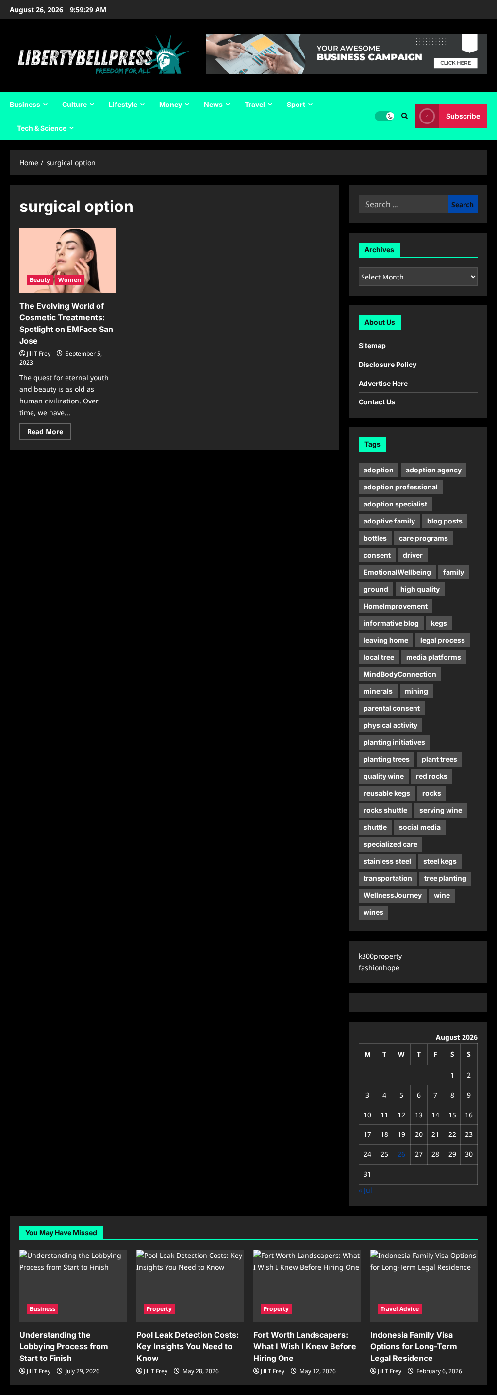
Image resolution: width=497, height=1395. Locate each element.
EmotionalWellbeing (397, 572)
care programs (423, 538)
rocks (431, 793)
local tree (379, 657)
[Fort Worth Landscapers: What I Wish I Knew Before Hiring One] (307, 1285)
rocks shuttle (385, 810)
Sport (296, 104)
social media (420, 827)
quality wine (384, 776)
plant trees (439, 759)
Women (69, 280)
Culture (74, 104)
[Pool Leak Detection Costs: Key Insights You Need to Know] (190, 1285)
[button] (404, 115)
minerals (378, 691)
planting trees (387, 759)
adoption (379, 470)
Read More (49, 433)
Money (170, 104)
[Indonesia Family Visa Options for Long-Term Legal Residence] (424, 1285)
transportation (388, 878)
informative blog (391, 623)
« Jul (365, 1190)
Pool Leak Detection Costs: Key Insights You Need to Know (187, 1346)
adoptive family (389, 521)
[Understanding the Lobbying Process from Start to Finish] (73, 1285)
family (453, 572)
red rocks (431, 776)
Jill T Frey (38, 353)
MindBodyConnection (400, 674)
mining (416, 691)
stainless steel (387, 861)
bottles (375, 538)
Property (159, 1309)
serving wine (440, 810)
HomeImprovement (396, 606)
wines (373, 912)
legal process (442, 640)
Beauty (40, 280)
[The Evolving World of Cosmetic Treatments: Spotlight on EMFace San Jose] (67, 260)
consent (377, 555)
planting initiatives (394, 742)
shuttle (375, 827)
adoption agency (434, 470)
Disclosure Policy (387, 364)
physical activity (390, 725)
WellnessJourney (393, 895)
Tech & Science (41, 128)
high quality (420, 589)
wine (442, 895)
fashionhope (379, 967)
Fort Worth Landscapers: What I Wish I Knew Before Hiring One (304, 1346)
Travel (255, 104)
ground (376, 589)
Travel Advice (400, 1309)
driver (413, 555)
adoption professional (401, 487)
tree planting (445, 878)
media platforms (433, 657)
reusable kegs (387, 793)
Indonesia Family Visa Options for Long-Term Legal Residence (413, 1346)
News (213, 104)
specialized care (390, 844)
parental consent (392, 708)
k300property (380, 955)
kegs (439, 623)
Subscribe (463, 116)
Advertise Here (383, 383)
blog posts (445, 521)
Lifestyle (123, 104)
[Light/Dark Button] (384, 116)
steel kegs (440, 861)
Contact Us (377, 402)
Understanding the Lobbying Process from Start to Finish (63, 1346)
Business (25, 104)
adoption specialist (395, 504)
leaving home (386, 640)
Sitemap (372, 345)
